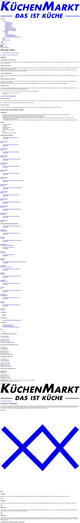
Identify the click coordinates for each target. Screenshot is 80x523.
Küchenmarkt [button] (5, 31)
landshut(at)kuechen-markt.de (5, 366)
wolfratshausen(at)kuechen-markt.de (7, 342)
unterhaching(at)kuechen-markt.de (6, 354)
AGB (1, 401)
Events (4, 37)
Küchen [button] (4, 20)
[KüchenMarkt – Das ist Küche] (40, 17)
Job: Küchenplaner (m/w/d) (10, 34)
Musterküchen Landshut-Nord (10, 28)
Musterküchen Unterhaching (10, 29)
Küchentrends (7, 22)
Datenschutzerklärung (21, 408)
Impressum (5, 401)
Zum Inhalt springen (4, 0)
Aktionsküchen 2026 (9, 23)
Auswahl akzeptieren (4, 521)
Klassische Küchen (8, 24)
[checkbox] (40, 491)
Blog (4, 38)
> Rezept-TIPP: (8, 96)
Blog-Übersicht (3, 54)
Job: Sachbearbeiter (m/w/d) (10, 35)
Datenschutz (9, 401)
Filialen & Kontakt (6, 39)
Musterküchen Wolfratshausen (10, 30)
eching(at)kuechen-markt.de (5, 378)
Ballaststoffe (13, 87)
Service (6, 32)
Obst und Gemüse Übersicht (12, 54)
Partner (6, 33)
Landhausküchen (8, 25)
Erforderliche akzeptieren (13, 521)
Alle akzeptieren (21, 521)
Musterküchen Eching (9, 27)
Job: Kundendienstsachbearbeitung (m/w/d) (13, 36)
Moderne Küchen (8, 26)
